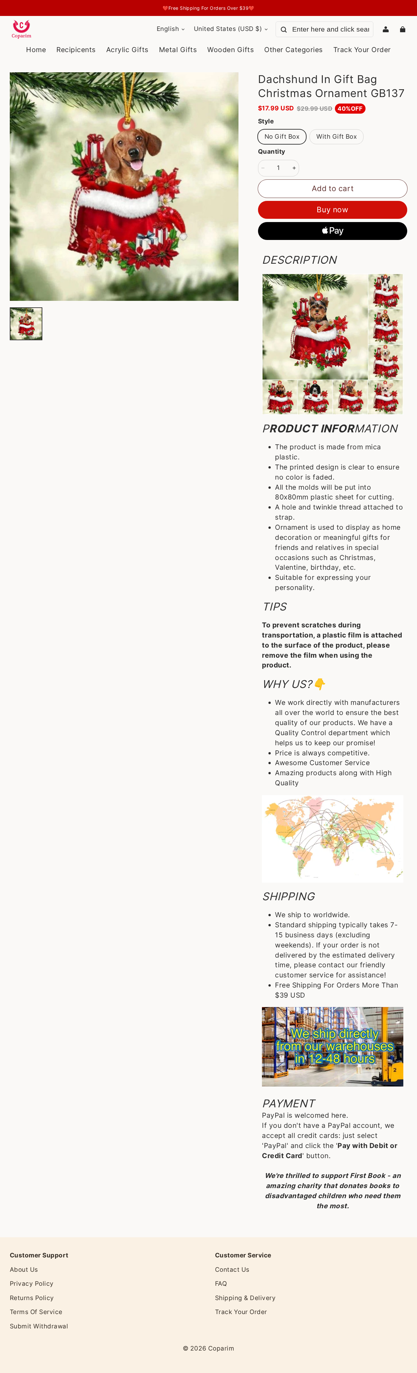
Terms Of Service (36, 1312)
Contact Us (232, 1269)
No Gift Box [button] (282, 136)
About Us (24, 1269)
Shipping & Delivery (245, 1298)
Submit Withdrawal (39, 1326)
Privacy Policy (32, 1283)
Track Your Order (241, 1312)
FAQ (221, 1283)
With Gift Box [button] (336, 136)
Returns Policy (32, 1298)
